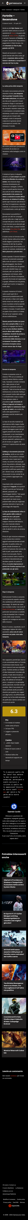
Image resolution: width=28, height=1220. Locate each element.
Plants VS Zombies (8, 609)
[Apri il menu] (24, 3)
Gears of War (13, 36)
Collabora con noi (8, 1191)
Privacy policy (7, 1202)
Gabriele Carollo (8, 23)
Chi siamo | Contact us (9, 1185)
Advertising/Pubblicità (9, 1194)
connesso (13, 1076)
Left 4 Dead (13, 231)
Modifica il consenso (9, 1199)
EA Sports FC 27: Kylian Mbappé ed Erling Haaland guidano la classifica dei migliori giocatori (13, 918)
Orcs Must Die (15, 229)
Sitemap (22, 1202)
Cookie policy (21, 1199)
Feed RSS (15, 1202)
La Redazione (19, 1188)
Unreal (13, 33)
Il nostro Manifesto (8, 1188)
